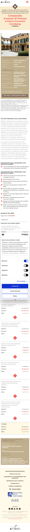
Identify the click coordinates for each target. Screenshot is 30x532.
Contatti (15, 506)
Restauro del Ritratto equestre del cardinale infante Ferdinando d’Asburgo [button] (15, 201)
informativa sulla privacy (15, 481)
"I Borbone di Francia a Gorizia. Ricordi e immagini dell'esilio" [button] (14, 176)
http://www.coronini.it (20, 85)
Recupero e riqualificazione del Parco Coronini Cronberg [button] (14, 198)
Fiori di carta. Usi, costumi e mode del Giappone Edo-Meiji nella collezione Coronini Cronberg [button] (16, 190)
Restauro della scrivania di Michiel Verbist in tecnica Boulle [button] (15, 181)
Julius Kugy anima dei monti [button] (11, 179)
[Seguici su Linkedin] (19, 509)
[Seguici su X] (12, 509)
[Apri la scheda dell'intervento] (15, 317)
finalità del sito (15, 474)
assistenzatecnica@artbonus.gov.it (15, 518)
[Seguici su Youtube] (14, 509)
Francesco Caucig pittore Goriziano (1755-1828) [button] (15, 185)
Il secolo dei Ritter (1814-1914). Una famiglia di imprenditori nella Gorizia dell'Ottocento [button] (16, 167)
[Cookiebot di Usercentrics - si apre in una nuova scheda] (21, 235)
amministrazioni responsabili (15, 471)
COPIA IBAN (6, 454)
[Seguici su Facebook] (9, 509)
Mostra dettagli (21, 281)
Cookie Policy (15, 483)
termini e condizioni (15, 486)
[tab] (15, 167)
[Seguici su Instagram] (17, 509)
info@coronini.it (18, 83)
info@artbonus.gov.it (23, 514)
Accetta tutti (15, 286)
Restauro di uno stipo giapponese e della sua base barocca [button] (16, 194)
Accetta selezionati (15, 291)
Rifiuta (15, 296)
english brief (16, 489)
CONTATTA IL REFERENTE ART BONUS (12, 91)
